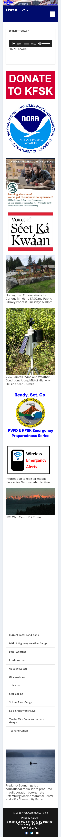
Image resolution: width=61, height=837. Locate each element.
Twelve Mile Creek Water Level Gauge (27, 721)
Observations (17, 677)
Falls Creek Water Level (22, 710)
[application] (30, 43)
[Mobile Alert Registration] (28, 475)
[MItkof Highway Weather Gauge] (30, 373)
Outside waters (18, 668)
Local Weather (17, 651)
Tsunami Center (18, 730)
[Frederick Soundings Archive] (30, 782)
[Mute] (39, 43)
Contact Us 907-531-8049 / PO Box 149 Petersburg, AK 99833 (29, 823)
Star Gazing (16, 693)
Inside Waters (17, 660)
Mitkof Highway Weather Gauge (28, 643)
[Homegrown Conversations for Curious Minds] (30, 291)
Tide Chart (15, 685)
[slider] (46, 43)
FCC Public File (30, 828)
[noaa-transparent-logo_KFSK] (30, 152)
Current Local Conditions (24, 635)
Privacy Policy (29, 818)
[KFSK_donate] (30, 97)
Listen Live (16, 10)
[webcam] (30, 513)
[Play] (13, 43)
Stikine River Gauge (20, 702)
